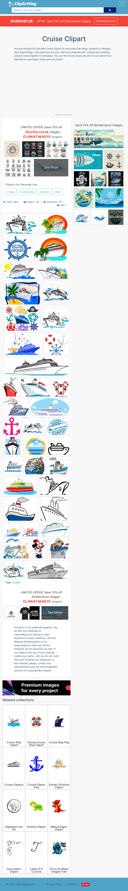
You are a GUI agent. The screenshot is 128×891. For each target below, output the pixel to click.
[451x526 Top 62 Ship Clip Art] (59, 549)
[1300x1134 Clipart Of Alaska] (57, 427)
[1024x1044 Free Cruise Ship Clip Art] (56, 294)
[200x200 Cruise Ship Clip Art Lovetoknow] (35, 447)
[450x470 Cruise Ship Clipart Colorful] (13, 467)
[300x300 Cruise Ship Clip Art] (58, 447)
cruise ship (27, 191)
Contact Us (71, 884)
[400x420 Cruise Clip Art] (14, 571)
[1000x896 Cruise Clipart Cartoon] (57, 467)
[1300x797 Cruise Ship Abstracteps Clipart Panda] (19, 272)
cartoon (44, 191)
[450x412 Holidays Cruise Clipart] (16, 549)
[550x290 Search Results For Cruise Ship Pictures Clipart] (50, 408)
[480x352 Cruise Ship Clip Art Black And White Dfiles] (54, 487)
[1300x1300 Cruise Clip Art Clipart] (18, 250)
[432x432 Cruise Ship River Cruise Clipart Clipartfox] (30, 531)
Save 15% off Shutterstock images (98, 125)
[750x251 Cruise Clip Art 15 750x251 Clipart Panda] (36, 368)
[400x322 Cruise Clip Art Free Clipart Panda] (54, 225)
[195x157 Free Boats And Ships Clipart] (16, 408)
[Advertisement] (65, 88)
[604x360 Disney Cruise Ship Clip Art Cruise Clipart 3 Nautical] (55, 531)
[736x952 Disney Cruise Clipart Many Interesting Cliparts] (60, 388)
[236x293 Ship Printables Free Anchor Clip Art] (12, 427)
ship (57, 191)
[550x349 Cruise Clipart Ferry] (21, 487)
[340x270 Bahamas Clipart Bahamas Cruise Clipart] (51, 250)
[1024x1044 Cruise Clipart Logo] (55, 320)
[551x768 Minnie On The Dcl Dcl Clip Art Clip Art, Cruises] (39, 549)
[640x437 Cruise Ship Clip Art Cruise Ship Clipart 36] (21, 225)
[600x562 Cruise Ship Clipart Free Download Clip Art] (54, 510)
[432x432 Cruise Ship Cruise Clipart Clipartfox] (12, 531)
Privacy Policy (54, 884)
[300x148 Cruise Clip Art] (47, 571)
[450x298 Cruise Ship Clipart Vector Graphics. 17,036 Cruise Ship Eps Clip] (23, 345)
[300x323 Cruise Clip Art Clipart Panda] (34, 467)
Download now (106, 21)
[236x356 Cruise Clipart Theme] (11, 388)
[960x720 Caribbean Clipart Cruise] (22, 320)
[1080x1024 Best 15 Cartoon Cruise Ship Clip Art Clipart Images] (33, 427)
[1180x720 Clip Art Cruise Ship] (53, 272)
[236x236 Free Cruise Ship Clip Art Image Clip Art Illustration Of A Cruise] (56, 345)
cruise (10, 191)
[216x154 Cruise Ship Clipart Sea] (22, 294)
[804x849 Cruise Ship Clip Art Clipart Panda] (13, 447)
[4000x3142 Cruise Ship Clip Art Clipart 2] (21, 510)
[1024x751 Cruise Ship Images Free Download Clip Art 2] (35, 388)
